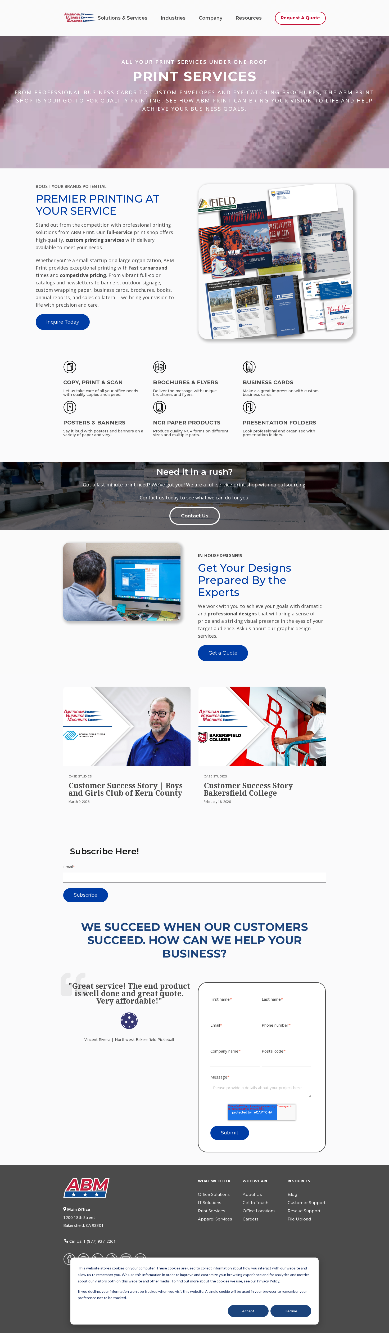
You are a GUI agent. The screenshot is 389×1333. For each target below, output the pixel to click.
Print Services (211, 1210)
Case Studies (80, 776)
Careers (250, 1219)
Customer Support (306, 1202)
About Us (252, 1194)
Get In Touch (255, 1202)
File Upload (299, 1219)
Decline (291, 1311)
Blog (292, 1194)
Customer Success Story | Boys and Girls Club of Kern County (126, 789)
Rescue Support (304, 1210)
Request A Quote (300, 17)
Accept (248, 1311)
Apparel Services (215, 1219)
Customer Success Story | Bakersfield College (251, 789)
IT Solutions (209, 1202)
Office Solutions (213, 1194)
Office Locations (259, 1210)
